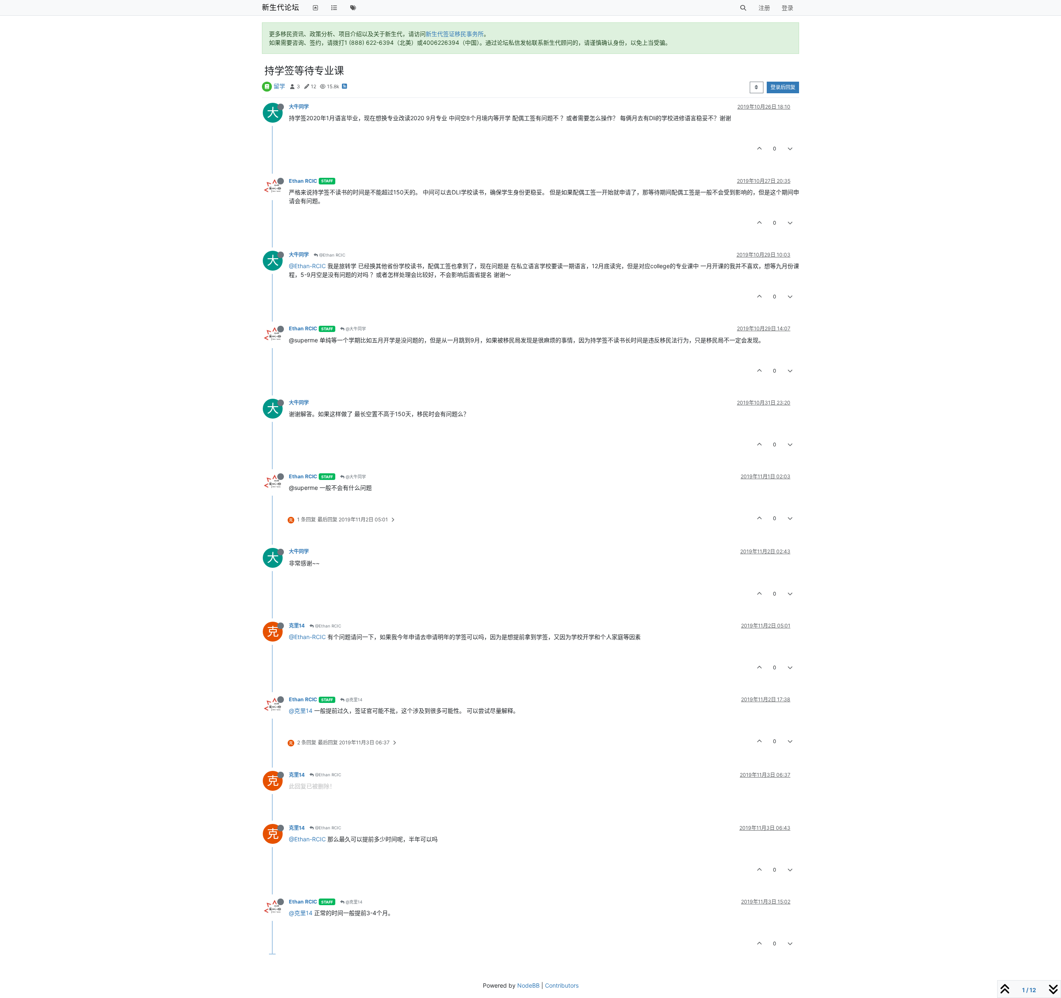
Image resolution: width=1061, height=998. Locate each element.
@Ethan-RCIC (307, 265)
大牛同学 (299, 107)
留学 (279, 86)
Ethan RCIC (303, 181)
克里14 (297, 626)
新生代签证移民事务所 (455, 33)
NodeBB (528, 985)
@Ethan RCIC (331, 254)
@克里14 (353, 699)
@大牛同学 (355, 328)
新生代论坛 (280, 7)
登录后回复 (782, 87)
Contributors (562, 985)
